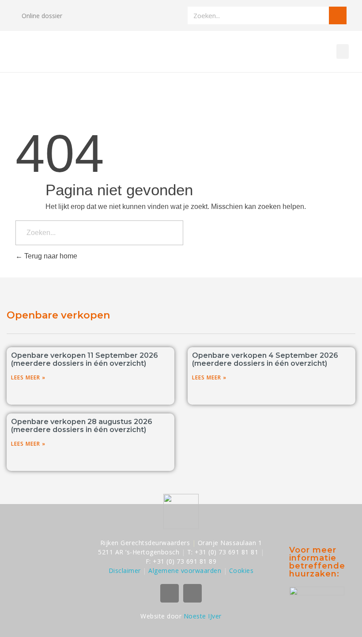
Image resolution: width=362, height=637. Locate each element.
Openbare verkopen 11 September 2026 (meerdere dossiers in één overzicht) (84, 359)
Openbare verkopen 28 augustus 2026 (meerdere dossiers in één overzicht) (81, 425)
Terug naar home (50, 256)
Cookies (241, 570)
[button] (342, 51)
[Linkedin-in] (192, 593)
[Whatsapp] (169, 593)
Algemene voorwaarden (184, 570)
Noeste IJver (203, 616)
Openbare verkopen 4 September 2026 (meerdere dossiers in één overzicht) (265, 359)
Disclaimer (125, 570)
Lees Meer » (28, 377)
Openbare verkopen (58, 315)
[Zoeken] (338, 15)
